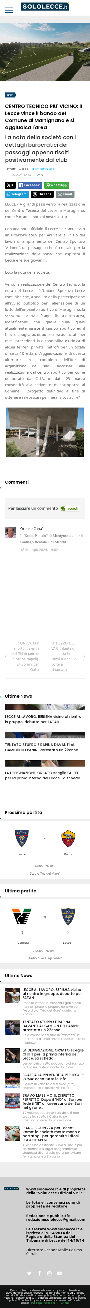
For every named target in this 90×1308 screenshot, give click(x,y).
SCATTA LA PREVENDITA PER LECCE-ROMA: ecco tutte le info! (53, 1076)
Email (67, 194)
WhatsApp (58, 185)
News (10, 95)
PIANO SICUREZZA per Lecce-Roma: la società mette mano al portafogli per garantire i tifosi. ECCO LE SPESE (52, 1133)
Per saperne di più (43, 1303)
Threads (44, 194)
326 (13, 768)
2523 (14, 740)
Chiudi (65, 1303)
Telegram (18, 194)
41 (12, 712)
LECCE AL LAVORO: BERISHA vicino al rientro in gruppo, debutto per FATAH (43, 719)
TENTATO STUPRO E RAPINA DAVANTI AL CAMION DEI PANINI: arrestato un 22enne (41, 747)
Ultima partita (20, 891)
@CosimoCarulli (45, 169)
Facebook (32, 185)
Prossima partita (23, 813)
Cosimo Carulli (17, 169)
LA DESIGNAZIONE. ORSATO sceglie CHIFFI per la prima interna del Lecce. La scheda (42, 775)
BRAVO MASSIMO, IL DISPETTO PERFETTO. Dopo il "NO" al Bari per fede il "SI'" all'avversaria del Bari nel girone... (52, 1101)
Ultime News (18, 976)
